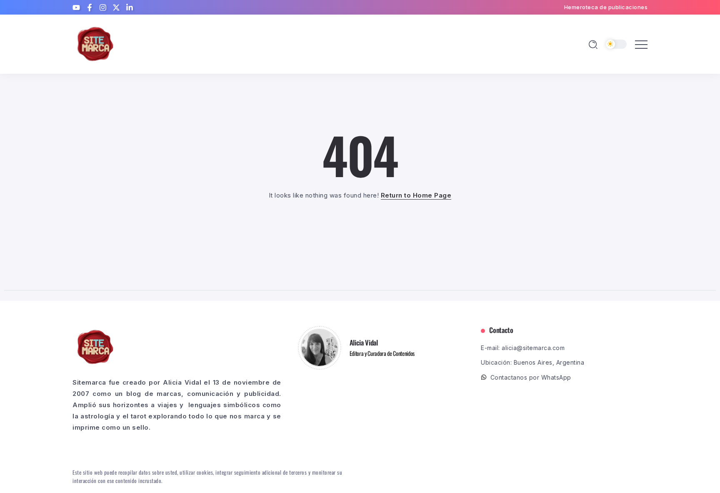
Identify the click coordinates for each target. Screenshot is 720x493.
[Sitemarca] (95, 44)
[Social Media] (76, 7)
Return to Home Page (416, 195)
